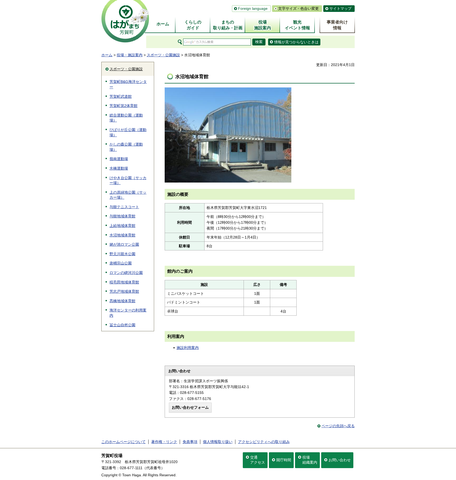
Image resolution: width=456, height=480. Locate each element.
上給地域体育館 (122, 225)
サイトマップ (340, 8)
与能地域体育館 (122, 216)
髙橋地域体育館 (122, 301)
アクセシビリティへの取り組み (264, 442)
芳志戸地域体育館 (124, 291)
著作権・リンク (164, 442)
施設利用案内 (188, 348)
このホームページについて (123, 442)
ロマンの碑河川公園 (126, 273)
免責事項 (190, 442)
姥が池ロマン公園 (124, 244)
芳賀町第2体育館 (123, 106)
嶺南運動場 (119, 159)
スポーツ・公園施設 (163, 55)
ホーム (106, 55)
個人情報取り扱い (217, 442)
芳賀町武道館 (121, 96)
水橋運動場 (119, 168)
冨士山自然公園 (122, 325)
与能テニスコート (124, 207)
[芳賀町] (125, 21)
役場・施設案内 (129, 55)
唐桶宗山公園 (121, 263)
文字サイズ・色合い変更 (298, 8)
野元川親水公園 (122, 254)
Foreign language (253, 8)
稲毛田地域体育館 (124, 282)
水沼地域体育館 (122, 235)
